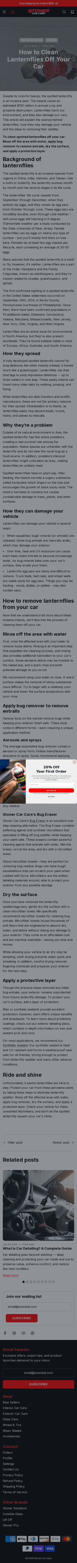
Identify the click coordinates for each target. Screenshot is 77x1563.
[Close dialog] (74, 762)
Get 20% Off (51, 790)
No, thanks (51, 796)
